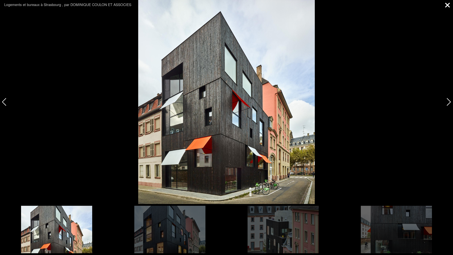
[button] (448, 102)
